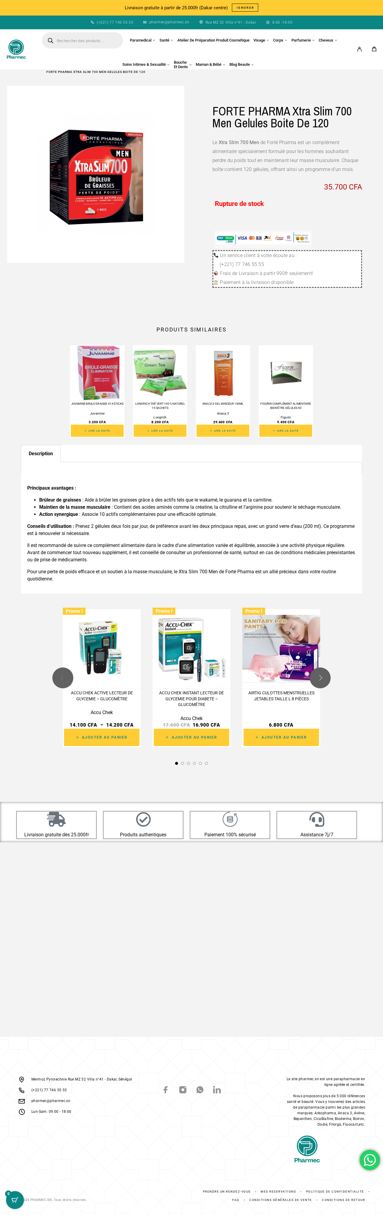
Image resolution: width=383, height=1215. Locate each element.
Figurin (286, 417)
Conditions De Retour (343, 1200)
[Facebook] (165, 1090)
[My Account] (359, 49)
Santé (164, 40)
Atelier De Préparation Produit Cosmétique (213, 40)
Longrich (159, 417)
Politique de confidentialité (335, 1191)
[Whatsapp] (200, 1090)
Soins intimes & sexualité (144, 64)
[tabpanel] (191, 468)
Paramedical (140, 40)
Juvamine (97, 413)
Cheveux (326, 40)
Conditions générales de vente (280, 1200)
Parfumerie (301, 40)
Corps (278, 40)
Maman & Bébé (208, 64)
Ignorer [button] (245, 7)
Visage (259, 40)
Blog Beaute (240, 64)
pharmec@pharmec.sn (169, 22)
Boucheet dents (181, 64)
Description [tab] (41, 453)
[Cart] (374, 50)
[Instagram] (183, 1090)
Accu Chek (102, 712)
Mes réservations (278, 1191)
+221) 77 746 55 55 (115, 22)
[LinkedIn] (217, 1090)
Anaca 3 (223, 413)
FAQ (235, 1200)
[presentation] (62, 677)
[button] (176, 763)
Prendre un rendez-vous (227, 1191)
